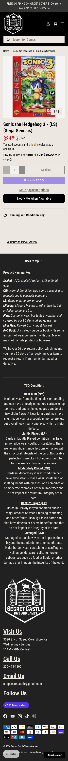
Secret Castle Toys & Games (24, 746)
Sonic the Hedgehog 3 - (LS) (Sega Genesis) (34, 51)
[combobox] (34, 39)
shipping (34, 144)
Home (6, 51)
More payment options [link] (34, 190)
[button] (55, 23)
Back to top (32, 261)
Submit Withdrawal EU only (22, 241)
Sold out (46, 169)
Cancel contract (55, 755)
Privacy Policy (20, 752)
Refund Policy (36, 752)
